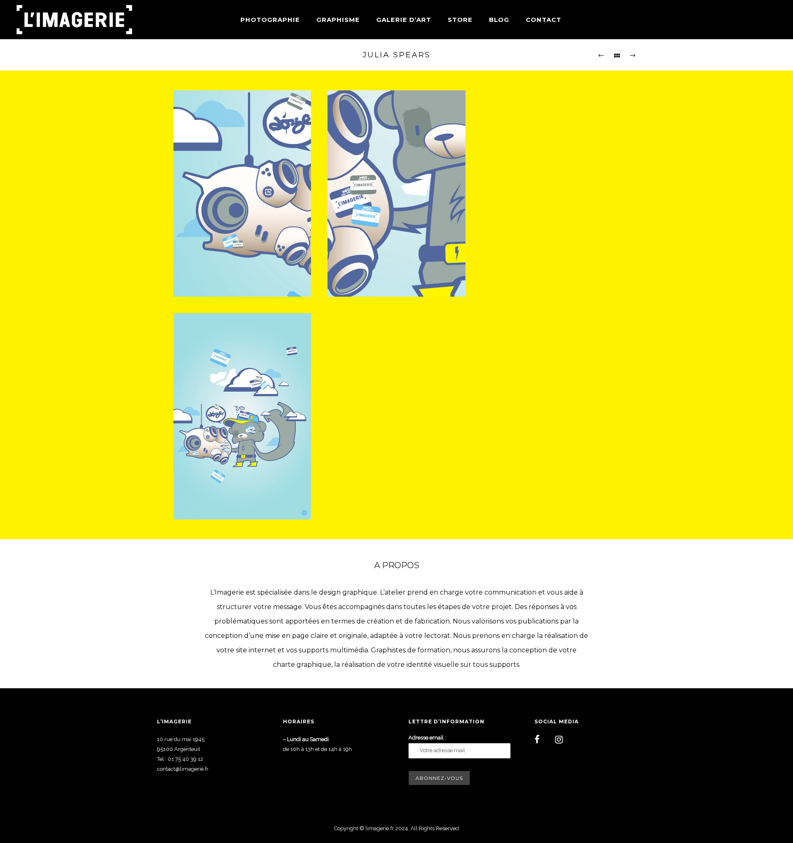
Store (460, 20)
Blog (499, 20)
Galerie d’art (403, 20)
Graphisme (338, 20)
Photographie (270, 20)
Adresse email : (427, 737)
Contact (543, 20)
